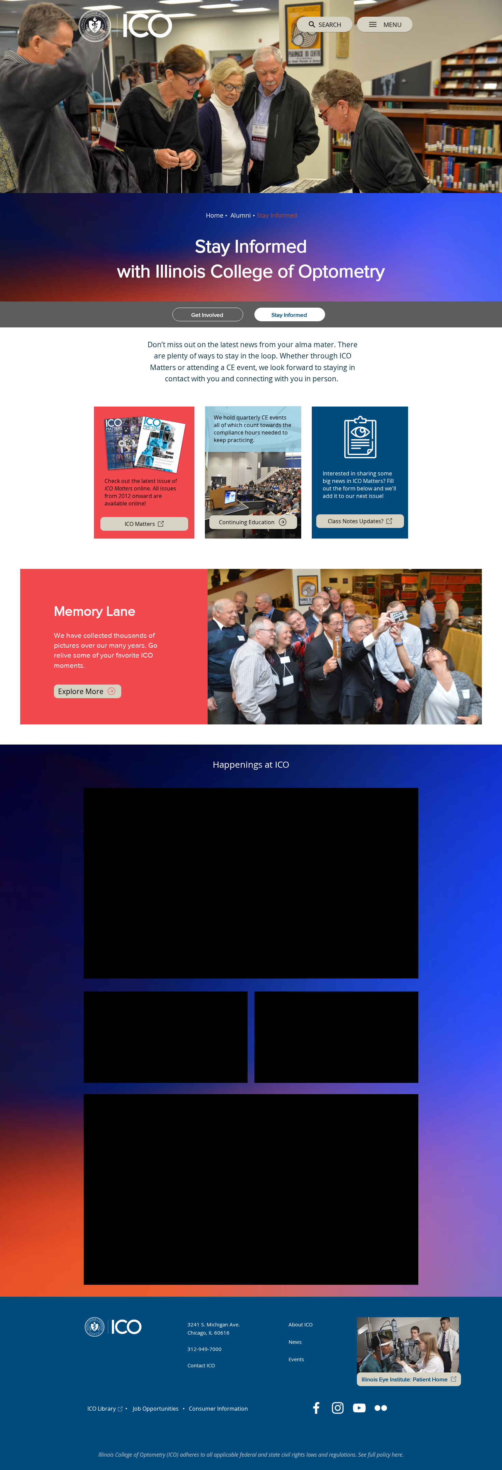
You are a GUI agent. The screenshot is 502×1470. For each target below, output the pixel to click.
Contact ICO (201, 1365)
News (295, 1341)
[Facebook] (316, 1408)
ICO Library (101, 1408)
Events (296, 1359)
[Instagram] (338, 1408)
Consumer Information (217, 1408)
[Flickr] (381, 1408)
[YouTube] (359, 1408)
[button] (385, 24)
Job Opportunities (156, 1408)
